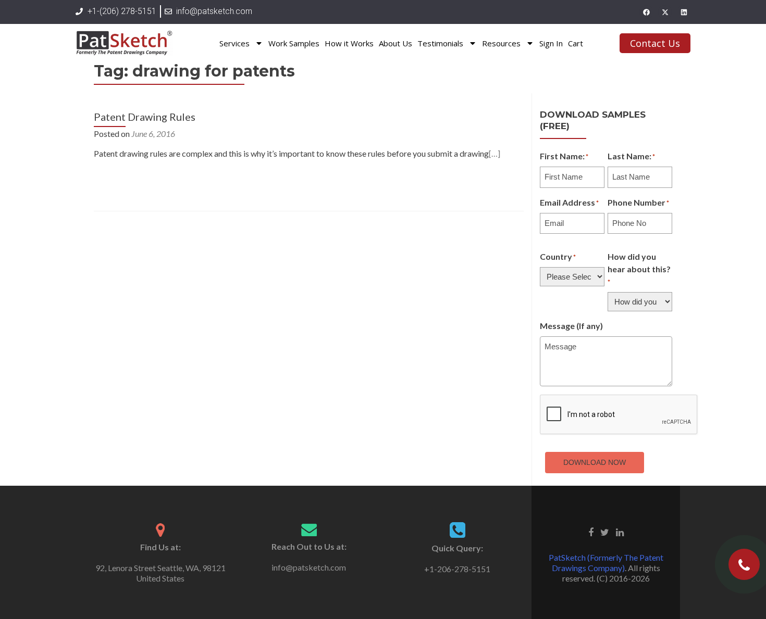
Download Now (594, 462)
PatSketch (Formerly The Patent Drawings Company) (606, 562)
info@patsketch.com (308, 567)
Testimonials (440, 43)
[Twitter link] (604, 531)
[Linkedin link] (620, 531)
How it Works (349, 43)
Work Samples (293, 43)
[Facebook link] (591, 531)
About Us (395, 43)
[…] (494, 153)
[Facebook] (646, 12)
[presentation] (619, 415)
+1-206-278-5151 (457, 569)
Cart (575, 43)
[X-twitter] (665, 12)
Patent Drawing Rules (144, 116)
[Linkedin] (683, 12)
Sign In (551, 43)
